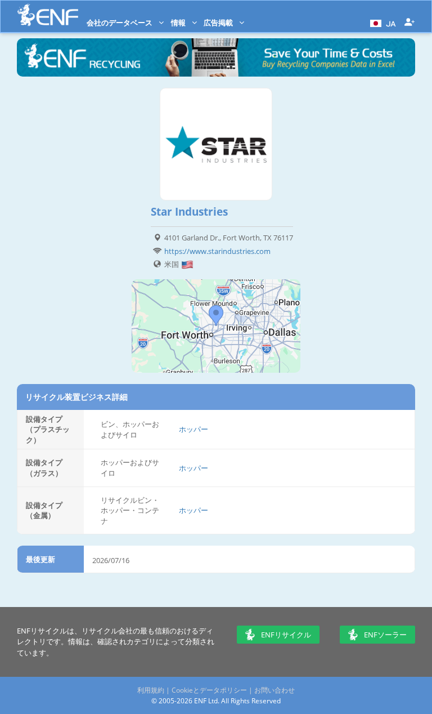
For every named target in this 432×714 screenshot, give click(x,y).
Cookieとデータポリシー (209, 690)
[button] (381, 22)
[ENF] (47, 14)
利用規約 (150, 690)
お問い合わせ (274, 690)
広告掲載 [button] (219, 22)
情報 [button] (179, 22)
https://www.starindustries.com (217, 251)
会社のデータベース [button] (120, 22)
